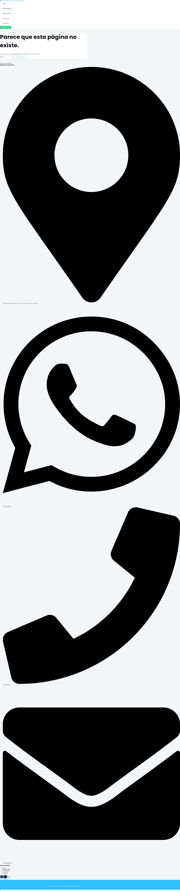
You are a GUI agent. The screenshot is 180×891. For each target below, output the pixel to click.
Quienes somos (7, 13)
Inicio (4, 4)
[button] (0, 890)
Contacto (5, 23)
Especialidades (7, 8)
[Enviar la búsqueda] (15, 56)
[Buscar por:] (9, 56)
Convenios (6, 18)
